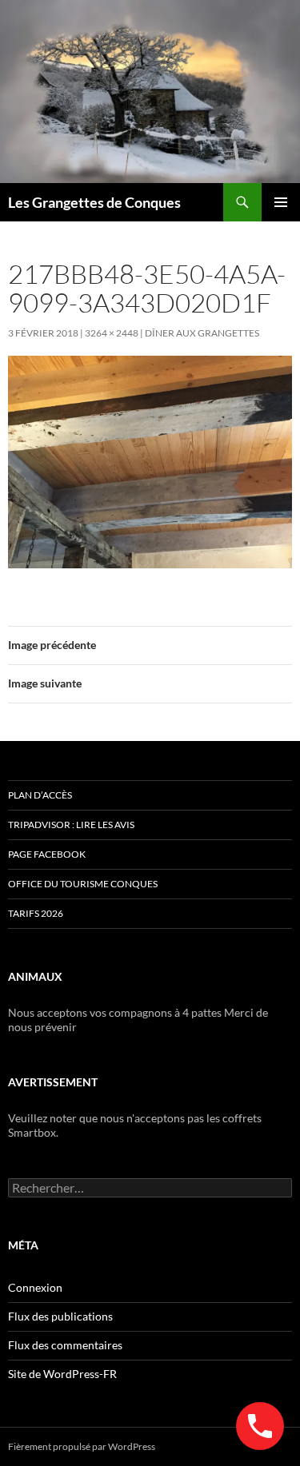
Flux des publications (60, 1316)
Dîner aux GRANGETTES (202, 333)
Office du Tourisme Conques (83, 884)
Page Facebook (47, 854)
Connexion (35, 1287)
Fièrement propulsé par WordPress (81, 1446)
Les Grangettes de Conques (94, 202)
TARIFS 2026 (35, 913)
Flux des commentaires (65, 1345)
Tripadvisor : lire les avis (71, 825)
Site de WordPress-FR (62, 1373)
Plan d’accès (40, 795)
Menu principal (281, 202)
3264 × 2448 (111, 333)
